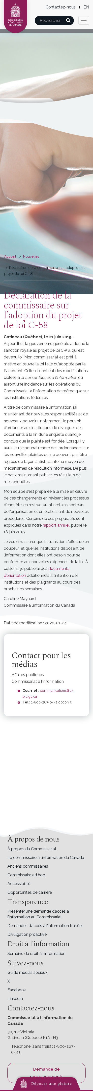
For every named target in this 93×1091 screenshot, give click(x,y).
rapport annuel (56, 525)
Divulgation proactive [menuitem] (27, 934)
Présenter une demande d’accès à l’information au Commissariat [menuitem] (38, 914)
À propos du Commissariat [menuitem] (31, 848)
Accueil (10, 256)
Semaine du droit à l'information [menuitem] (36, 953)
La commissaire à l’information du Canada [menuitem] (45, 857)
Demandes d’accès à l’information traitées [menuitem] (45, 925)
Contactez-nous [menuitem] (61, 7)
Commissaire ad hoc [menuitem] (26, 875)
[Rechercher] (68, 20)
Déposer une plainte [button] (51, 1084)
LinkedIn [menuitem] (15, 998)
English (86, 7)
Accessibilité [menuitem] (18, 883)
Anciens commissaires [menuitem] (27, 866)
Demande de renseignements (46, 1073)
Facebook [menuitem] (16, 990)
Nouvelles (31, 256)
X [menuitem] (8, 981)
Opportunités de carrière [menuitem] (29, 892)
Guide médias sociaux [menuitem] (27, 972)
